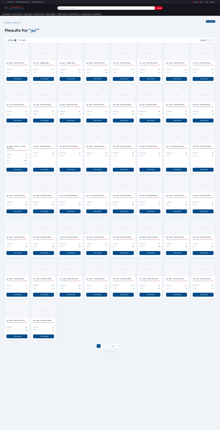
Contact (196, 2)
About (201, 2)
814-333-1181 (10, 2)
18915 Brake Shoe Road (38, 2)
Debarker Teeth (39, 14)
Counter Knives (74, 14)
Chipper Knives (62, 14)
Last (120, 346)
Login (206, 2)
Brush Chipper (50, 14)
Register (213, 2)
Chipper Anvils (86, 14)
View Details (18, 79)
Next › (113, 346)
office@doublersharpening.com (23, 2)
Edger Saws (28, 14)
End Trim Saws (17, 14)
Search (159, 8)
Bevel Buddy (96, 14)
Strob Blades (6, 14)
